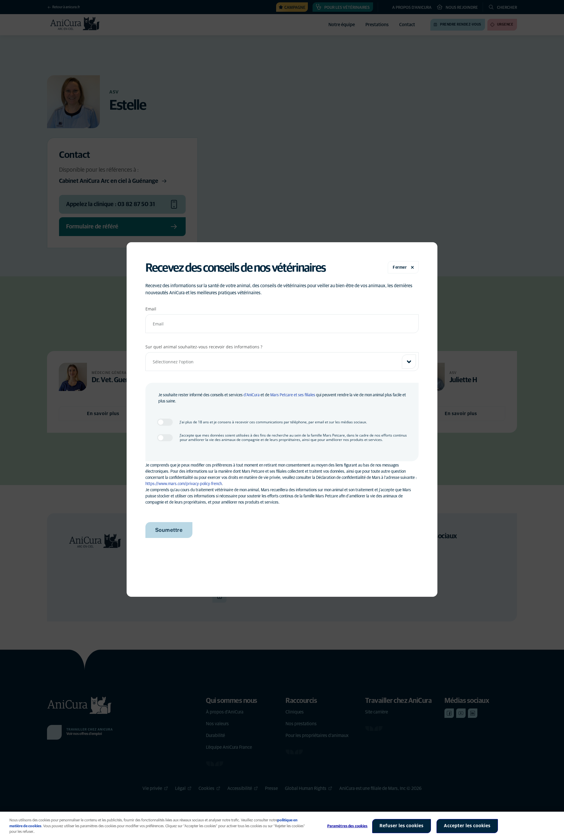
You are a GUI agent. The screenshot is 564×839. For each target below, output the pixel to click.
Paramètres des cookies (347, 826)
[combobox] (282, 361)
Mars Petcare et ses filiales (292, 395)
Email (150, 309)
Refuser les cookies (402, 825)
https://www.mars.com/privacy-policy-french (183, 484)
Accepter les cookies (467, 825)
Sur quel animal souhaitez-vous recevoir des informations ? (203, 347)
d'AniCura (252, 395)
